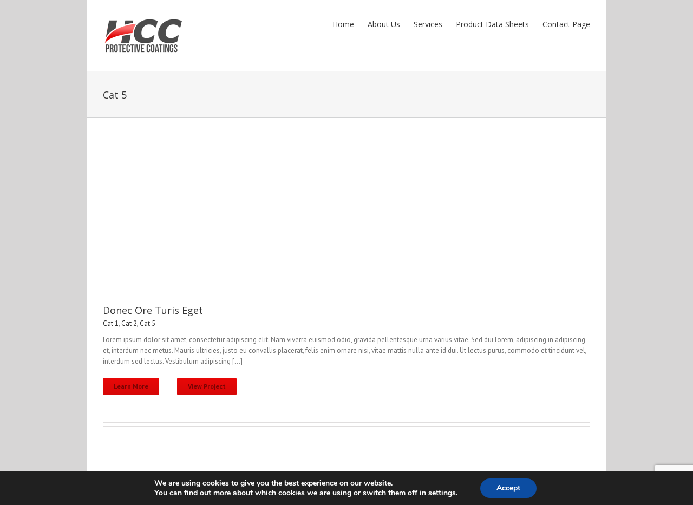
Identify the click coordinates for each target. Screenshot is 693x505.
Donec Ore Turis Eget (153, 310)
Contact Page (566, 24)
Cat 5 (147, 323)
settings (442, 493)
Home (343, 24)
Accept (508, 488)
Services (428, 24)
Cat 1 (111, 323)
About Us (384, 24)
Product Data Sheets (492, 24)
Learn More (131, 386)
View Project (207, 386)
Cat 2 (129, 323)
